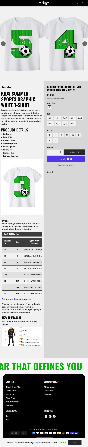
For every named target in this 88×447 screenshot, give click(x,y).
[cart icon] (82, 3)
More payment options (66, 165)
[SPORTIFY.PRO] (44, 3)
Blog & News (11, 410)
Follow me (48, 410)
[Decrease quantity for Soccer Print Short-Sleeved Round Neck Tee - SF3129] (49, 152)
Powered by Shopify (52, 429)
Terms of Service (11, 394)
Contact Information (12, 401)
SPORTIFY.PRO (40, 429)
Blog (7, 416)
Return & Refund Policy (13, 387)
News (7, 419)
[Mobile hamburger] (5, 3)
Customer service (52, 381)
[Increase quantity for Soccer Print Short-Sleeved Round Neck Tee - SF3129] (60, 152)
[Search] (77, 3)
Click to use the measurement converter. (16, 299)
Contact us (47, 394)
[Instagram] (50, 416)
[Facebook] (46, 416)
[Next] (84, 43)
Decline (63, 442)
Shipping (49, 98)
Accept (75, 442)
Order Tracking (48, 390)
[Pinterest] (54, 416)
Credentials (9, 405)
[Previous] (3, 43)
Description (6, 86)
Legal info (10, 381)
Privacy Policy (10, 398)
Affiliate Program (49, 387)
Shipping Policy (11, 390)
